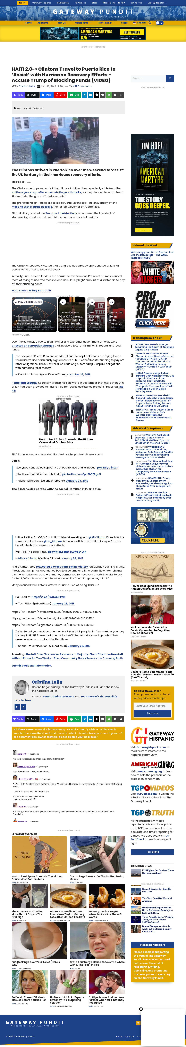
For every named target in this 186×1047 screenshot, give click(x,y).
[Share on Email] (115, 95)
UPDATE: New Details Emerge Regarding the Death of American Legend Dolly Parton (154, 347)
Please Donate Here (152, 945)
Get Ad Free (136, 2)
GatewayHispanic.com (151, 747)
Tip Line (22, 2)
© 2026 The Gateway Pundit (20, 1036)
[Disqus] (68, 785)
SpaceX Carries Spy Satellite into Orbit (156, 890)
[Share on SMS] (109, 95)
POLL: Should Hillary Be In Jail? (31, 290)
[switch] (160, 23)
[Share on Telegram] (84, 95)
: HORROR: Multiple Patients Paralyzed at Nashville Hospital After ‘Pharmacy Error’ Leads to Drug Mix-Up (154, 496)
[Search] (170, 78)
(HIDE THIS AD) (99, 47)
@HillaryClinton (107, 467)
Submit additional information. (32, 665)
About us (129, 1036)
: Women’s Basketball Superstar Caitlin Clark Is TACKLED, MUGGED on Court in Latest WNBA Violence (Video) (152, 439)
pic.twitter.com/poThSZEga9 (81, 474)
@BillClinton (97, 537)
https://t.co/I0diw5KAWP (49, 597)
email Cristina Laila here (58, 696)
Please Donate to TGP (114, 2)
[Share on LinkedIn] (90, 95)
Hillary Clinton (27, 558)
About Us (42, 22)
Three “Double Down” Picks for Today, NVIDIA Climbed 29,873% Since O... (158, 919)
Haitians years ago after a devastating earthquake (46, 192)
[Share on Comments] (102, 95)
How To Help (105, 22)
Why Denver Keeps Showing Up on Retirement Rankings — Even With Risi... (157, 910)
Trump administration (60, 213)
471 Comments (82, 86)
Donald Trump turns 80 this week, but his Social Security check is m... (156, 929)
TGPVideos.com (147, 794)
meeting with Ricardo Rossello (32, 207)
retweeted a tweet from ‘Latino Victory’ (62, 566)
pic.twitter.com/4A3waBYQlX (67, 552)
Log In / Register (156, 2)
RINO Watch (63, 2)
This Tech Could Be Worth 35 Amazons (157, 899)
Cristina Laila (47, 682)
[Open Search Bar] (150, 23)
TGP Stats (152, 852)
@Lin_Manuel (53, 541)
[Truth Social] (138, 1023)
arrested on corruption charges (33, 345)
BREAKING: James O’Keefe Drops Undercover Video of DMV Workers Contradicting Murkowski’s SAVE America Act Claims (154, 415)
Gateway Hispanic (41, 2)
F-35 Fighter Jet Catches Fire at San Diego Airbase (158, 871)
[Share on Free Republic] (96, 95)
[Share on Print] (121, 95)
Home (28, 22)
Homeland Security (24, 383)
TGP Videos (80, 2)
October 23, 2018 (80, 374)
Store (94, 2)
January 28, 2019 (77, 480)
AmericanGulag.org (149, 771)
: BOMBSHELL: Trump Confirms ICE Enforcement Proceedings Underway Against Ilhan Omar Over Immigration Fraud (154, 483)
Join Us (62, 22)
